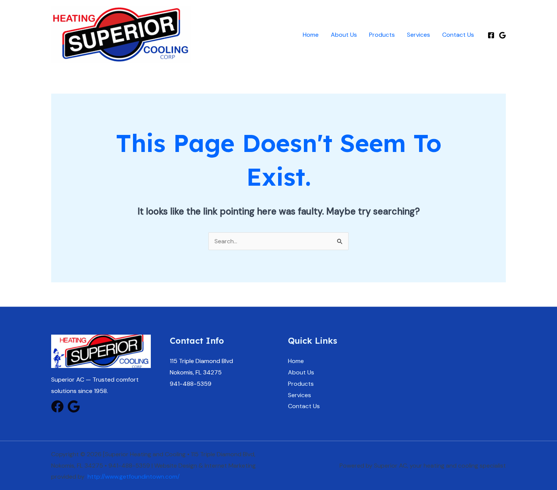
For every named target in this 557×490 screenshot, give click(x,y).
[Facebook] (491, 35)
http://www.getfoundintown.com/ (134, 477)
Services (418, 35)
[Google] (502, 35)
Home (311, 35)
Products (382, 35)
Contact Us (458, 35)
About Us (344, 35)
